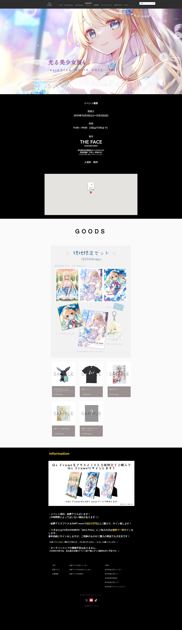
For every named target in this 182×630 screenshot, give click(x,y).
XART (107, 565)
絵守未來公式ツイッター (113, 569)
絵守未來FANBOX (111, 578)
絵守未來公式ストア (112, 582)
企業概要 (55, 574)
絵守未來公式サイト (112, 574)
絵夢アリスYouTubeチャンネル (80, 569)
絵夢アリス (56, 569)
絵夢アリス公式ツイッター (78, 565)
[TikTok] (96, 600)
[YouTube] (91, 600)
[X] (86, 600)
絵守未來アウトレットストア (115, 586)
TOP (53, 565)
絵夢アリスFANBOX (76, 574)
